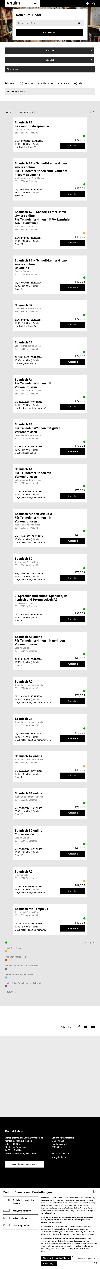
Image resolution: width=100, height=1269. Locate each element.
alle (80, 83)
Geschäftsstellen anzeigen (24, 1164)
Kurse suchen (49, 32)
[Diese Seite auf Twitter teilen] (85, 1027)
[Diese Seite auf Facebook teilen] (79, 1027)
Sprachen (69, 50)
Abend (66, 83)
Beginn (8, 112)
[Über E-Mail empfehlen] (93, 1027)
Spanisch (69, 60)
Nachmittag (48, 83)
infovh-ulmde (59, 1157)
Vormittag (29, 83)
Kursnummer (25, 112)
